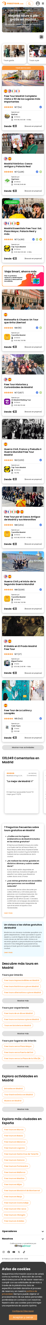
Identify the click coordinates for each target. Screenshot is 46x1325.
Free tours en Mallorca (14, 1172)
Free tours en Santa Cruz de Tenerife (21, 1154)
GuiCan (14, 114)
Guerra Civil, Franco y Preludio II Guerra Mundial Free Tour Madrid (22, 452)
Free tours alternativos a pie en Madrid (22, 992)
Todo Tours (15, 726)
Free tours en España (19, 10)
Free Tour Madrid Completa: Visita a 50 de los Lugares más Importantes (22, 99)
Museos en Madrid (12, 1100)
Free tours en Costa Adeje (16, 1203)
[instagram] (3, 1251)
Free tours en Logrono (14, 1148)
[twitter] (18, 1251)
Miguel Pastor (17, 661)
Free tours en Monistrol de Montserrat (22, 1190)
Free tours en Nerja (13, 1196)
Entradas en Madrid (13, 1088)
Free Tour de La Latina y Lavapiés (18, 712)
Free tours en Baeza (13, 1135)
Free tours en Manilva (14, 1178)
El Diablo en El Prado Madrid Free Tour (20, 647)
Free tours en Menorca (14, 1142)
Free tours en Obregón (14, 1215)
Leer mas (8, 913)
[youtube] (13, 1251)
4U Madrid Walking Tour (21, 400)
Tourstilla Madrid (18, 335)
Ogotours (15, 179)
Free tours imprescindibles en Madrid (21, 980)
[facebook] (8, 1251)
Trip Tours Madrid (18, 247)
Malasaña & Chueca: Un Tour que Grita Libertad (21, 321)
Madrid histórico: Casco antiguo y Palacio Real (18, 165)
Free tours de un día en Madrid (18, 1013)
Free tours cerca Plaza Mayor (18, 1046)
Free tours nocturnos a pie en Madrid (21, 1019)
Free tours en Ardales (14, 1221)
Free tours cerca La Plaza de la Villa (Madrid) (24, 1058)
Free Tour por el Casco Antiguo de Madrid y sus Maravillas (22, 518)
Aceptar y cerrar (23, 1317)
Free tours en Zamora (14, 1160)
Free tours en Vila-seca (15, 1209)
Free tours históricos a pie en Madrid (21, 986)
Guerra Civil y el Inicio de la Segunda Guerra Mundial (20, 583)
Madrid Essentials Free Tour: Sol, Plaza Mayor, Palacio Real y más (23, 231)
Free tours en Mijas (13, 1184)
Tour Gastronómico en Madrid (18, 1094)
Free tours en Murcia (13, 1129)
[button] (14, 53)
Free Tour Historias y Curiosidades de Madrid (18, 386)
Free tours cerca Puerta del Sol (18, 1052)
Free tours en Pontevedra (16, 1166)
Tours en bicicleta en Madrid (17, 1025)
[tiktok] (24, 1251)
